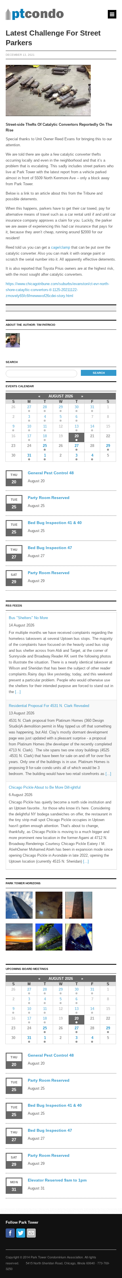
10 (29, 426)
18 (45, 436)
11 (45, 426)
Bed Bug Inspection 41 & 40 (55, 522)
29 (61, 407)
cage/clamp (60, 247)
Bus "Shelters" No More (28, 618)
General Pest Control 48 (51, 473)
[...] (18, 692)
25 (45, 446)
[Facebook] (10, 1233)
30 (77, 407)
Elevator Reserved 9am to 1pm (57, 1180)
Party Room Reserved (49, 497)
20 (77, 436)
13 (77, 426)
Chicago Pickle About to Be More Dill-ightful (45, 787)
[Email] (31, 1233)
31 (92, 407)
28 (45, 407)
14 (92, 426)
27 (29, 407)
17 (29, 436)
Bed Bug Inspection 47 (50, 547)
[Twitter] (20, 1233)
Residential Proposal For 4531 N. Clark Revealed (49, 706)
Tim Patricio (46, 324)
